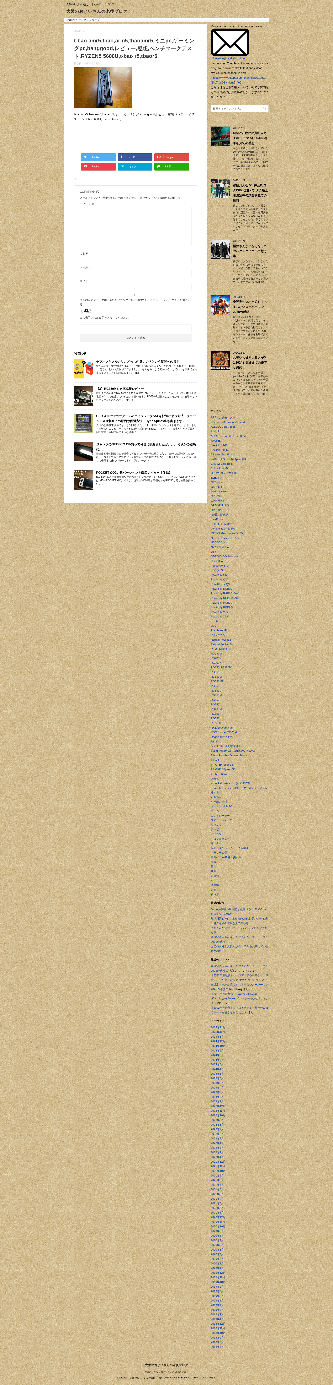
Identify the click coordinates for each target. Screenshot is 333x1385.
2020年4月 (217, 1254)
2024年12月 (218, 1041)
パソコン (216, 834)
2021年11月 (218, 1166)
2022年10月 (218, 1115)
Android (215, 431)
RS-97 (215, 741)
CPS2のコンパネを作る (225, 473)
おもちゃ (216, 797)
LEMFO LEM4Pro (221, 523)
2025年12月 (218, 1027)
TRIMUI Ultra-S (220, 773)
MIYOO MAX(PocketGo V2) (227, 533)
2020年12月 (218, 1217)
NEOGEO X (218, 542)
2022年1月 (217, 1157)
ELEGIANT (217, 477)
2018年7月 (217, 1346)
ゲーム (215, 810)
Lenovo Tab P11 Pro (223, 528)
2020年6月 (217, 1244)
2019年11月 (218, 1277)
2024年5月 (217, 1059)
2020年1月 (217, 1268)
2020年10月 (218, 1226)
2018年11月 (218, 1328)
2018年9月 (217, 1337)
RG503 (215, 713)
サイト (84, 281)
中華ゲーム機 (219, 852)
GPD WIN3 (217, 500)
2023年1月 (217, 1101)
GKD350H (217, 486)
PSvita (215, 621)
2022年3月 (217, 1147)
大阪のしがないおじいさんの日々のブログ (166, 1372)
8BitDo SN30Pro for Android (228, 422)
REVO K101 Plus (221, 648)
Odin (214, 551)
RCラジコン (218, 635)
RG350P (216, 672)
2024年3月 (217, 1064)
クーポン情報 (219, 801)
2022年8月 (217, 1124)
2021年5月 (217, 1194)
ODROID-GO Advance (224, 556)
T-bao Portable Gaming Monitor (230, 755)
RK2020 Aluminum (222, 727)
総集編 (215, 885)
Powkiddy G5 (219, 574)
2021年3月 (217, 1203)
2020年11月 (218, 1221)
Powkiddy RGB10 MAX (225, 593)
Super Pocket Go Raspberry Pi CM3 (233, 750)
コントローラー (220, 815)
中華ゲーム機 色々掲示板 (226, 857)
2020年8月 (217, 1235)
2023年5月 (217, 1082)
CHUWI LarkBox (221, 468)
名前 (84, 253)
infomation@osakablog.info (228, 58)
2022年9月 (217, 1120)
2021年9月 (217, 1175)
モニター (216, 843)
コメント (87, 204)
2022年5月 (217, 1138)
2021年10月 (218, 1170)
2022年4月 (217, 1143)
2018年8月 (217, 1342)
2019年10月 (218, 1282)
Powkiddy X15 (219, 616)
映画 (213, 871)
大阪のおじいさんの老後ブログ (97, 11)
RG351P (216, 685)
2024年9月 (217, 1050)
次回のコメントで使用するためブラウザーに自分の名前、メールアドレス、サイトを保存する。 (135, 302)
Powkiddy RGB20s (222, 607)
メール (85, 267)
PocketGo (217, 560)
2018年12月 (218, 1323)
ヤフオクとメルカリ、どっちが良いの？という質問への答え (137, 361)
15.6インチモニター (223, 417)
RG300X (216, 662)
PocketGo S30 (219, 565)
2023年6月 (217, 1078)
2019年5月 (217, 1300)
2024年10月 (218, 1045)
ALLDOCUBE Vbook (223, 426)
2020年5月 (217, 1249)
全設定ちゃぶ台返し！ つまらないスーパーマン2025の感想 (250, 306)
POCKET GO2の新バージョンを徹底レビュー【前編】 (134, 472)
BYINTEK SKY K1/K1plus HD (228, 459)
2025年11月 (218, 1032)
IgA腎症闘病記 (219, 514)
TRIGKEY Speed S (222, 764)
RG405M (216, 709)
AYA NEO (216, 440)
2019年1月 (217, 1319)
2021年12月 (218, 1161)
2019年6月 (217, 1295)
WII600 (215, 778)
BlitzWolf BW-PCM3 (223, 454)
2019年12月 (218, 1272)
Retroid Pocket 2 (221, 639)
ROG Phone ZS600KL (224, 732)
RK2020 (216, 723)
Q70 (213, 625)
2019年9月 (217, 1286)
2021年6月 (217, 1189)
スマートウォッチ (221, 820)
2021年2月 (217, 1207)
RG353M (216, 695)
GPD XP (216, 510)
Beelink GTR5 (219, 449)
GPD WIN (217, 496)
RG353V (216, 704)
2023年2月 (217, 1096)
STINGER (210, 1377)
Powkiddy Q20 (219, 579)
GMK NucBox (219, 491)
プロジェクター (220, 838)
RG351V (216, 690)
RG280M (216, 653)
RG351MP (217, 681)
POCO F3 (217, 570)
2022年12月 (218, 1106)
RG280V (216, 658)
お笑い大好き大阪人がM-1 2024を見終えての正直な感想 (250, 362)
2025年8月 (217, 1036)
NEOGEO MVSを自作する (227, 537)
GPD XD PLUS (220, 505)
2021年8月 (217, 1180)
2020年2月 (217, 1263)
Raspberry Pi (219, 630)
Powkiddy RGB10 (221, 588)
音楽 (213, 889)
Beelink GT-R (219, 445)
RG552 (215, 718)
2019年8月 (217, 1291)
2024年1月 (217, 1069)
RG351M (216, 676)
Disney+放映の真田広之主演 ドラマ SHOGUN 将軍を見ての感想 (250, 138)
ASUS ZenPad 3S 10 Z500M (228, 435)
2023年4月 (217, 1087)
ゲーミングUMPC (221, 806)
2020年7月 (217, 1240)
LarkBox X (217, 519)
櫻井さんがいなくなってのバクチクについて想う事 (250, 251)
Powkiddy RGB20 (221, 602)
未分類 (215, 875)
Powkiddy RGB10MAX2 (225, 598)
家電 (213, 861)
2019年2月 (217, 1314)
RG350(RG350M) (221, 667)
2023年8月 (217, 1073)
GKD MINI (217, 482)
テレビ (215, 829)
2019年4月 (217, 1305)
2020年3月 (217, 1258)
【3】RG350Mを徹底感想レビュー (120, 388)
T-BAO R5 (217, 760)
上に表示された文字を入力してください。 (105, 317)
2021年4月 (217, 1198)
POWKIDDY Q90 (221, 584)
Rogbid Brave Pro (221, 736)
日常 (213, 866)
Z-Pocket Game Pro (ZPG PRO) (230, 783)
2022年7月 (217, 1129)
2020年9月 (217, 1231)
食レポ (215, 894)
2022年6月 (217, 1133)
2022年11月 (218, 1110)
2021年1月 (217, 1212)
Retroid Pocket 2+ (222, 644)
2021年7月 (217, 1184)
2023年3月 (217, 1092)
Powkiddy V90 (219, 611)
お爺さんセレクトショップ (83, 19)
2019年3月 (217, 1309)
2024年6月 (217, 1055)
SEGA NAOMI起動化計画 (226, 746)
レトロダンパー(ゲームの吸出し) (231, 848)
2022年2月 (217, 1152)
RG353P (216, 699)
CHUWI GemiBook (222, 463)
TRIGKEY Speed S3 (223, 769)
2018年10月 (218, 1332)
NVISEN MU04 (220, 547)
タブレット (217, 824)
